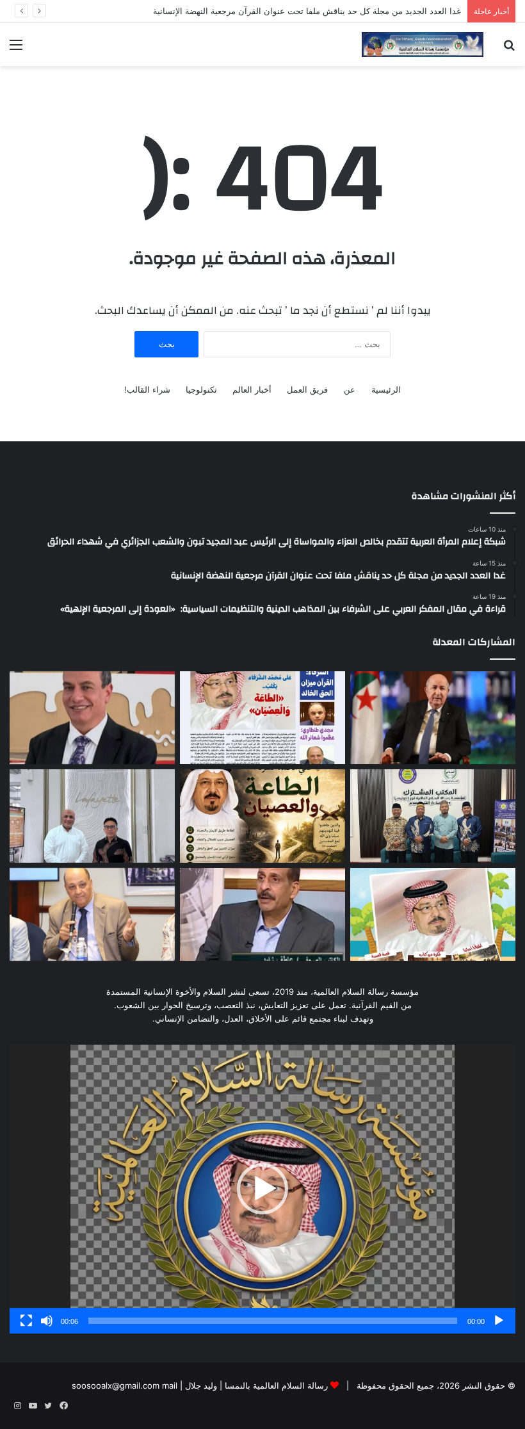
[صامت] (46, 1320)
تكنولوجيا (201, 389)
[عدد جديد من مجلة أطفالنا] (432, 914)
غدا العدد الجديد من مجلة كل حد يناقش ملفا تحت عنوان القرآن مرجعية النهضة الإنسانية (307, 11)
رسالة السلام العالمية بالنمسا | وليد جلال (255, 1385)
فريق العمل (307, 389)
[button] (262, 1188)
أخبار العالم (251, 389)
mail (169, 1385)
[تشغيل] (498, 1320)
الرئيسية (386, 389)
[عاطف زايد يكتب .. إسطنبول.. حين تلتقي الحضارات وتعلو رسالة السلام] (262, 914)
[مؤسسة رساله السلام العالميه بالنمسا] (422, 44)
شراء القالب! (147, 389)
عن (349, 389)
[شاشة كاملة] (26, 1320)
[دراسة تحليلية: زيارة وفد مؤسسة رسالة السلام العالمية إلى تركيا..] (92, 914)
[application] (262, 1189)
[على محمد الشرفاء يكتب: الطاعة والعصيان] (262, 816)
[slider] (272, 1321)
